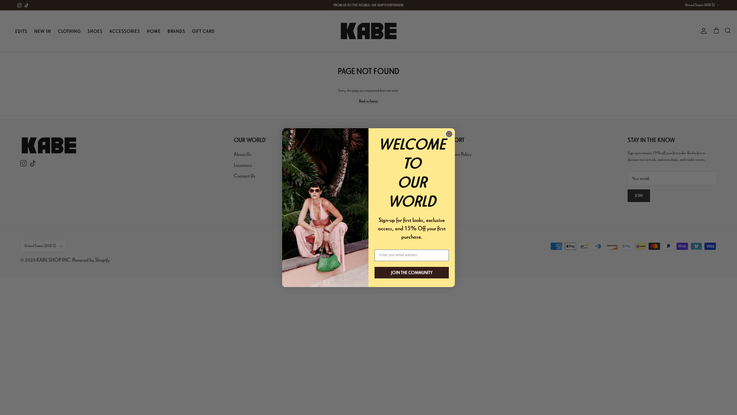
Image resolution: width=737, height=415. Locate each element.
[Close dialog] (449, 134)
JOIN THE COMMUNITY (411, 272)
